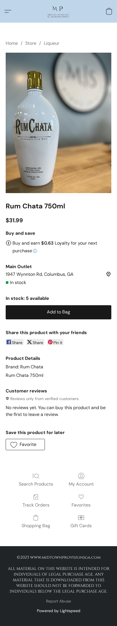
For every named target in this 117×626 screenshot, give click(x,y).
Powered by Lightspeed (58, 610)
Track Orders (35, 505)
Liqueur (51, 43)
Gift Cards (81, 526)
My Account (81, 484)
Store (30, 43)
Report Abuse (58, 601)
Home (12, 43)
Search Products (36, 484)
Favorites (81, 505)
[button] (58, 11)
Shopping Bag (36, 526)
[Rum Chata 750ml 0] (58, 123)
